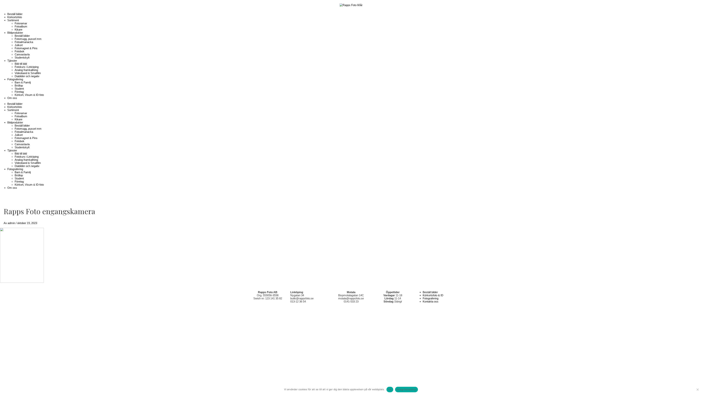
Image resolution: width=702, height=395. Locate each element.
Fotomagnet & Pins (26, 48)
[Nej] (697, 389)
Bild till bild (21, 63)
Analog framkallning (26, 70)
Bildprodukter (15, 32)
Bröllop (19, 85)
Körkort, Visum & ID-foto (29, 94)
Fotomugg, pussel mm (28, 38)
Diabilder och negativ (27, 76)
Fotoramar (21, 23)
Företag (19, 91)
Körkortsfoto (14, 17)
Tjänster (12, 60)
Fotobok (19, 51)
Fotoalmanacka (24, 42)
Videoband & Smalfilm (28, 73)
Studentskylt (22, 57)
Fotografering (15, 79)
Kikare (18, 29)
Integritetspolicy (406, 389)
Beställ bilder (14, 14)
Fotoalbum (21, 26)
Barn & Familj (23, 82)
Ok (390, 389)
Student (19, 88)
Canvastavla (22, 54)
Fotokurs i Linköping (27, 66)
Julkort (19, 45)
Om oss (12, 97)
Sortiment (13, 20)
